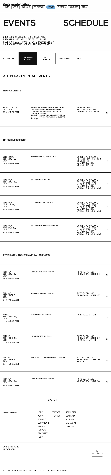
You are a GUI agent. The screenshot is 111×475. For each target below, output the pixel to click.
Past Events (46, 58)
